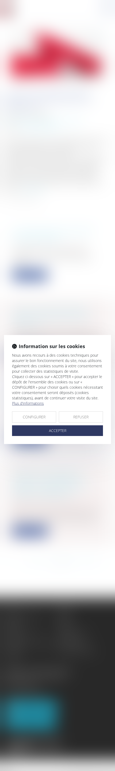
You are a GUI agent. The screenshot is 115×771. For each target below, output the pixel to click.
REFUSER (81, 416)
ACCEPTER (57, 430)
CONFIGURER (34, 416)
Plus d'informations (28, 403)
